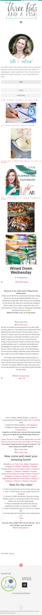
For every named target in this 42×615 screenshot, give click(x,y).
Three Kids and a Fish (16, 479)
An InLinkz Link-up (7, 553)
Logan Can (33, 418)
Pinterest (17, 467)
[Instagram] (24, 584)
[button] (21, 22)
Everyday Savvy (21, 430)
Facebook (33, 464)
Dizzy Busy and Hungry (16, 474)
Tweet (21, 518)
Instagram (8, 467)
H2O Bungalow (32, 425)
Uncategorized (22, 278)
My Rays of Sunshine (17, 469)
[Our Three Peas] (21, 325)
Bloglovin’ (26, 467)
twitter (26, 464)
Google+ (34, 467)
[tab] (21, 82)
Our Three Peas (17, 464)
